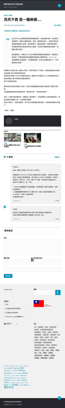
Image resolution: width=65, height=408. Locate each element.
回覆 (58, 200)
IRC (59, 334)
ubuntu (24, 380)
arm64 (9, 368)
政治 (19, 385)
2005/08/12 (21, 25)
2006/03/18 (16, 219)
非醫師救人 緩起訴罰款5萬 (20, 31)
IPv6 (13, 373)
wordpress (22, 382)
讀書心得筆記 (44, 358)
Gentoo (55, 332)
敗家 (22, 385)
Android (40, 327)
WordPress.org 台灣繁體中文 (14, 316)
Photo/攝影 (38, 342)
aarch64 (6, 366)
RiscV (47, 345)
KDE (16, 373)
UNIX (42, 350)
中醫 (47, 350)
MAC (56, 337)
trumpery (52, 347)
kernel (19, 373)
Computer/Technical (47, 329)
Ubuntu (37, 350)
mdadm (13, 375)
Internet (53, 334)
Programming (47, 342)
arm (5, 368)
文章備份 (51, 352)
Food (44, 332)
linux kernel (6, 375)
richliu (12, 25)
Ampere (21, 366)
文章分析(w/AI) (38, 355)
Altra (12, 366)
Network (43, 339)
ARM (46, 327)
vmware (13, 382)
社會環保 (37, 358)
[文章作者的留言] (5, 207)
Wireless (18, 382)
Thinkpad (14, 380)
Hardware (38, 334)
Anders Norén (14, 404)
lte (10, 375)
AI (35, 327)
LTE (52, 337)
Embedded (38, 332)
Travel (45, 347)
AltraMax (16, 365)
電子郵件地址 (38, 258)
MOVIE (36, 339)
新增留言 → (58, 157)
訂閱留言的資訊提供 (12, 312)
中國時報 (7, 31)
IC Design (45, 334)
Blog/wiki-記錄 (18, 368)
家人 (36, 352)
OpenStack (51, 339)
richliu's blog (13, 4)
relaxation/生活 (39, 345)
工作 (40, 352)
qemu (18, 378)
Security (54, 345)
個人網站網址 (32, 259)
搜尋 (35, 289)
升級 (10, 385)
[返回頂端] (59, 398)
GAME (49, 332)
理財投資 (46, 355)
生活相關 (53, 355)
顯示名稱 (7, 258)
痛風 (28, 385)
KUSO (36, 337)
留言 (5, 238)
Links (41, 337)
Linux (47, 337)
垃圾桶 (10, 15)
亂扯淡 (6, 15)
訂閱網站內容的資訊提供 (13, 308)
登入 (7, 304)
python (15, 378)
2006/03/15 (16, 200)
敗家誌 (44, 352)
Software (38, 347)
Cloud (37, 329)
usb (10, 382)
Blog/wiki (53, 327)
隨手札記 (51, 358)
